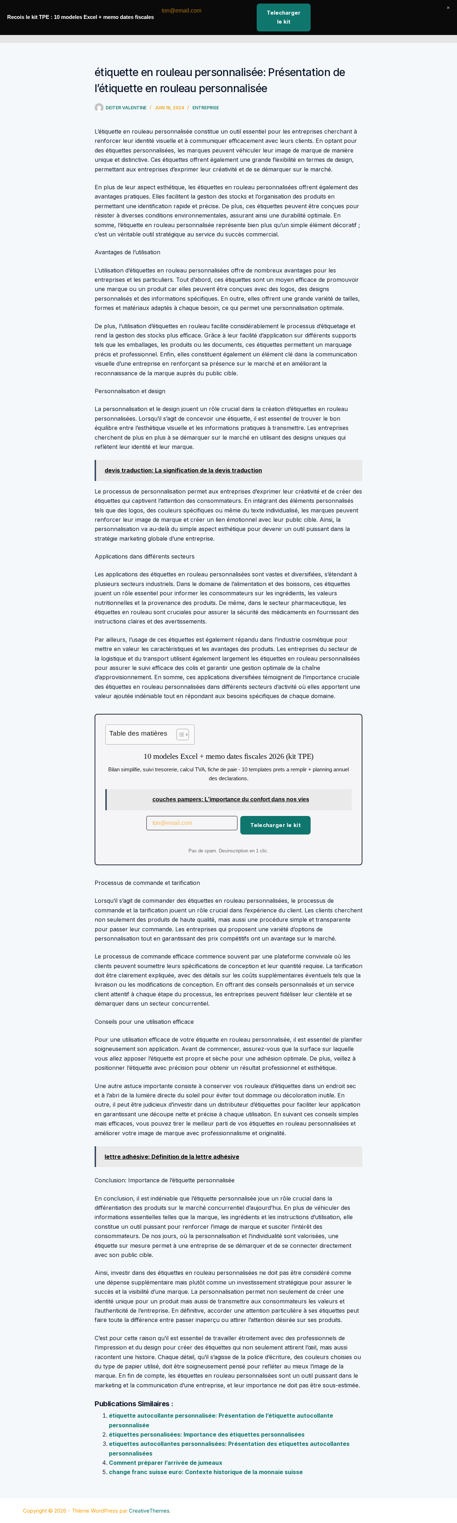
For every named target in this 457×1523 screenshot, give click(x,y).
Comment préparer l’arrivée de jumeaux (165, 1462)
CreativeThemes (149, 1510)
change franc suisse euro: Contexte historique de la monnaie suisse (206, 1472)
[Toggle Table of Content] (179, 734)
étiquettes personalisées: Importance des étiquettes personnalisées (207, 1434)
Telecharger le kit (275, 825)
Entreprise (205, 107)
